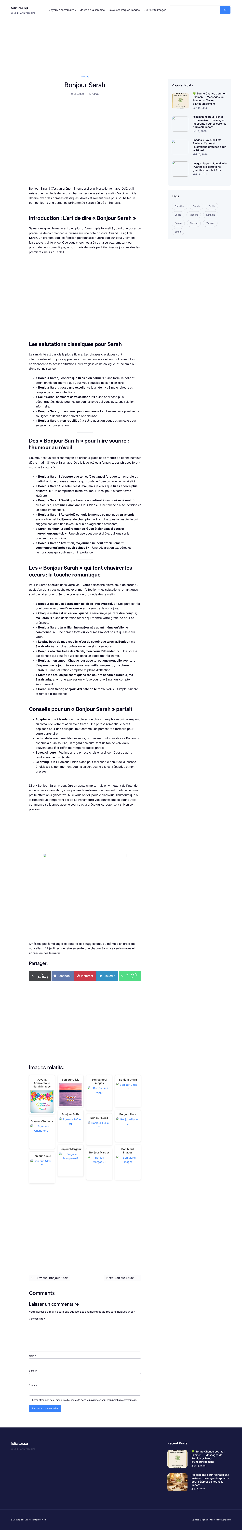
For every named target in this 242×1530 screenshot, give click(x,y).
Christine (179, 206)
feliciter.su (19, 8)
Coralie (196, 206)
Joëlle (178, 214)
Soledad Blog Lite (200, 1519)
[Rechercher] (225, 10)
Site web (33, 1385)
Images (85, 76)
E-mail (33, 1370)
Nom (32, 1355)
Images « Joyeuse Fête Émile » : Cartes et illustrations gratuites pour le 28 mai (209, 145)
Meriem (194, 214)
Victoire (210, 223)
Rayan (178, 223)
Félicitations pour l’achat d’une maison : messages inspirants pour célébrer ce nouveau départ (209, 122)
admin (95, 93)
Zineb (178, 231)
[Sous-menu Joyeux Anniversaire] (75, 10)
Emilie (212, 206)
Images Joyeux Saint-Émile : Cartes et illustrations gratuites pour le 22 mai (210, 167)
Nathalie (210, 214)
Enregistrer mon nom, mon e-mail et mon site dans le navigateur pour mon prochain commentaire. (84, 1400)
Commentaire (37, 1318)
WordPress (226, 1519)
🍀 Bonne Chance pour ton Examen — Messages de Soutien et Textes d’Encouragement (210, 98)
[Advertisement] (121, 43)
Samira (194, 223)
